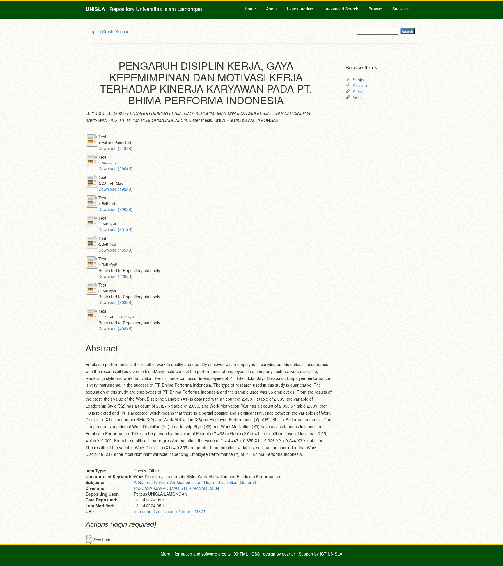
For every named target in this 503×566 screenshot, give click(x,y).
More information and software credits (196, 554)
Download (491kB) (115, 230)
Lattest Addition (301, 9)
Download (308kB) (115, 302)
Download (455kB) (115, 250)
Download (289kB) (115, 169)
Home (250, 9)
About (271, 9)
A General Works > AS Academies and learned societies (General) (195, 482)
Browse (375, 9)
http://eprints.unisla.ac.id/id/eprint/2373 (169, 511)
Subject (359, 80)
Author (359, 91)
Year (357, 97)
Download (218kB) (115, 148)
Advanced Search (342, 9)
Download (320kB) (115, 209)
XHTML (241, 554)
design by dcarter (279, 554)
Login (93, 31)
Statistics (400, 9)
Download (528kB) (115, 276)
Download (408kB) (115, 328)
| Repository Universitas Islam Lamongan (144, 9)
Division (360, 85)
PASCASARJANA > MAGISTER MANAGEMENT (178, 488)
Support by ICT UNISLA (320, 554)
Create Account (116, 31)
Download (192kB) (115, 189)
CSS (256, 554)
